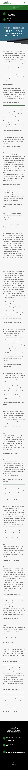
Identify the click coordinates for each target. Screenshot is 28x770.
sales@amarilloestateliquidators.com (16, 20)
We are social (9, 744)
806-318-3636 (11, 14)
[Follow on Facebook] (14, 7)
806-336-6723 (11, 15)
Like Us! (8, 745)
